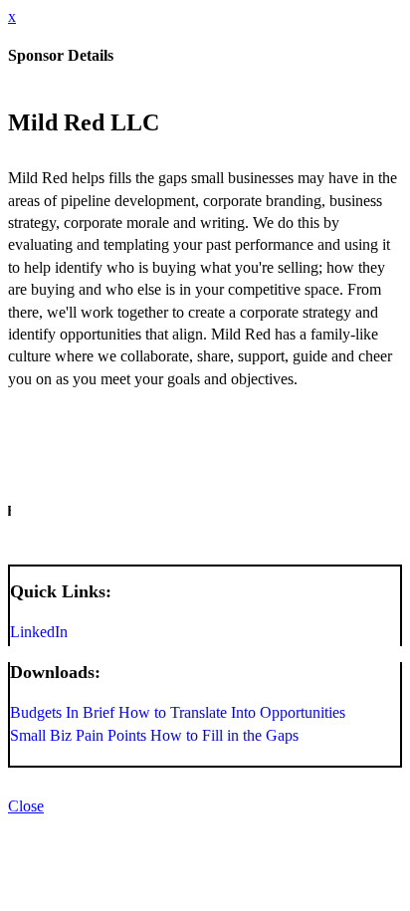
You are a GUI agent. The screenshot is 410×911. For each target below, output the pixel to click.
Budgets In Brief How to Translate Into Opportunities (177, 712)
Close (26, 805)
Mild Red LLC (83, 122)
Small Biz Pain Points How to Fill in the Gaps (154, 735)
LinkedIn (39, 631)
